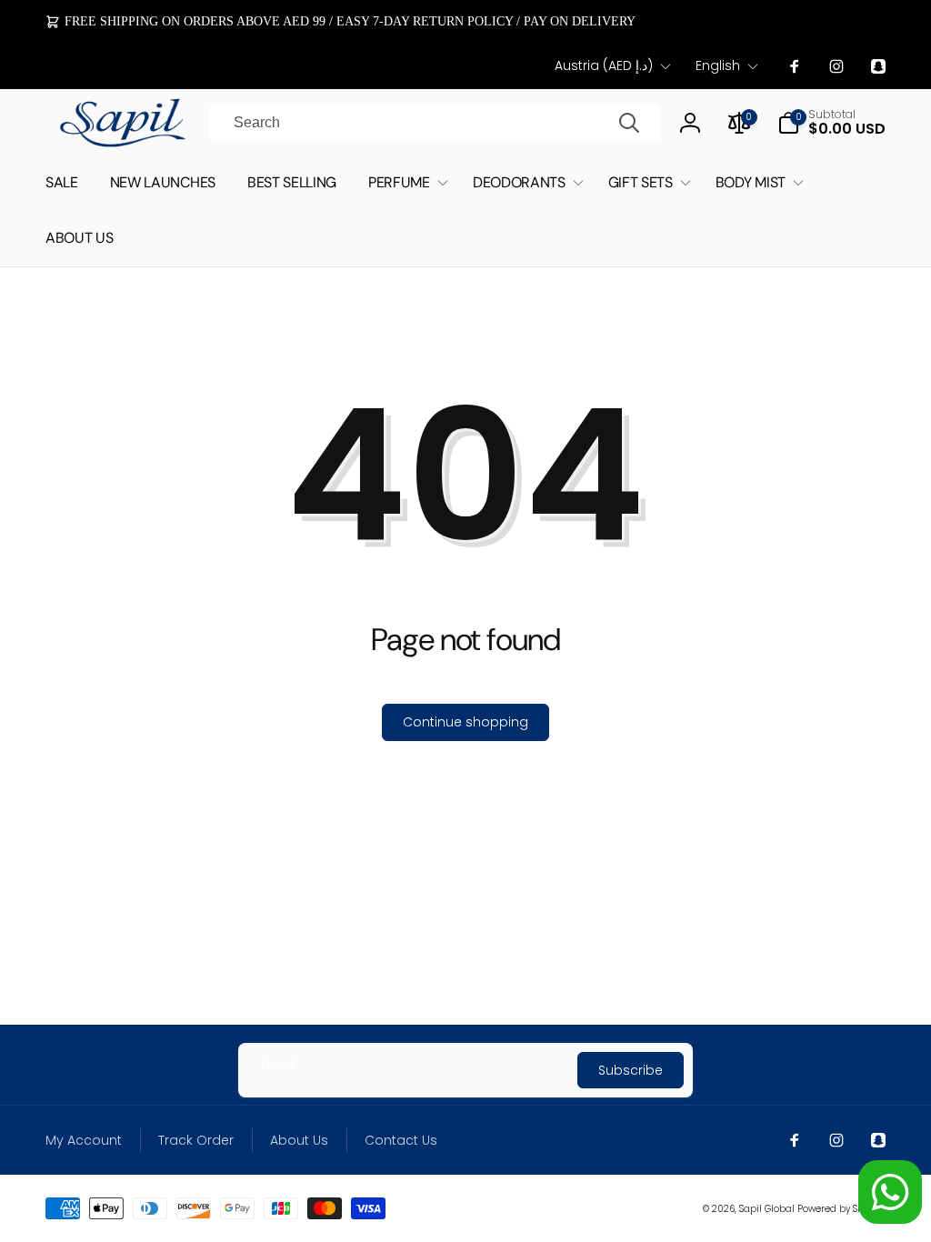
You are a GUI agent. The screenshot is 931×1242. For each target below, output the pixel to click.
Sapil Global (767, 1209)
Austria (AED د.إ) (604, 65)
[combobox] (435, 123)
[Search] (629, 123)
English (718, 65)
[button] (831, 122)
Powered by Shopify (841, 1209)
